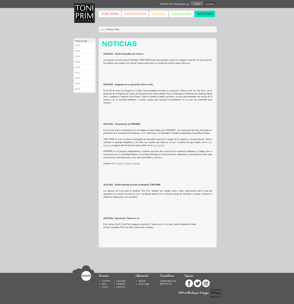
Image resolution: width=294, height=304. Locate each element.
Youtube (136, 163)
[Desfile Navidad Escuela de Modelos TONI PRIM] (103, 203)
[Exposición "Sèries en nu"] (103, 233)
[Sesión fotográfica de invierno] (103, 69)
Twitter (127, 163)
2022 (77, 67)
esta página (158, 145)
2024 (77, 56)
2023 (77, 62)
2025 (77, 51)
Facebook (119, 163)
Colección (120, 287)
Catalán (197, 4)
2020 (77, 78)
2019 (77, 83)
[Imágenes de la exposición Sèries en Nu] (103, 109)
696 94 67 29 (166, 4)
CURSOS (159, 14)
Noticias (142, 281)
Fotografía (120, 284)
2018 (77, 89)
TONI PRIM (110, 14)
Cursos (105, 287)
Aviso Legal (144, 284)
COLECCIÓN (182, 14)
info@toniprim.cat (181, 4)
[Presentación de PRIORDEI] (103, 169)
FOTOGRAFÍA (135, 14)
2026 (77, 45)
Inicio (102, 29)
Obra (104, 284)
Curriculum (121, 281)
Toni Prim (106, 281)
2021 (77, 72)
